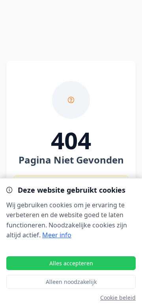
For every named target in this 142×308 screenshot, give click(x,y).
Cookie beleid (118, 297)
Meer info (56, 235)
